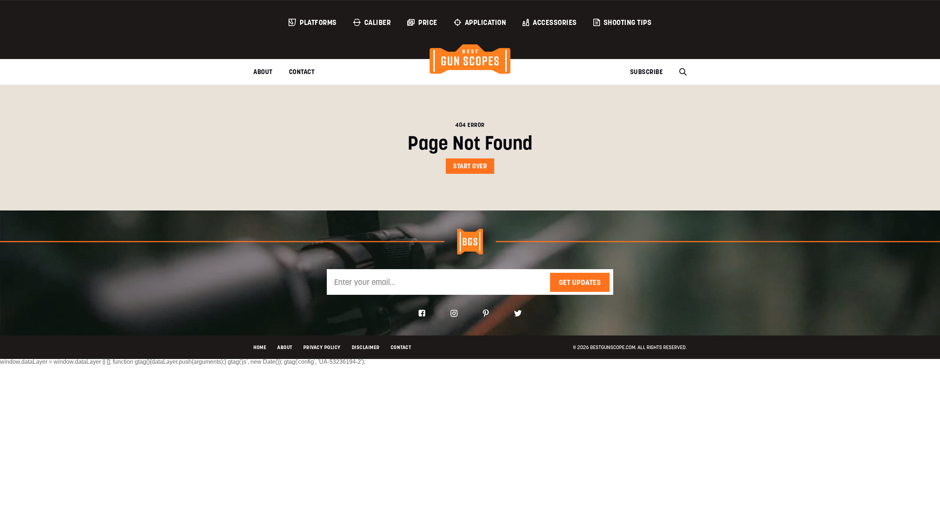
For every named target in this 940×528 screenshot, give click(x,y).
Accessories (555, 22)
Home (259, 347)
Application (485, 22)
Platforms (318, 22)
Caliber (377, 22)
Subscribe (646, 71)
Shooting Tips (628, 22)
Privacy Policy (322, 347)
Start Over (470, 166)
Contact (302, 71)
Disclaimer (366, 347)
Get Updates (580, 282)
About (262, 71)
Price (427, 22)
